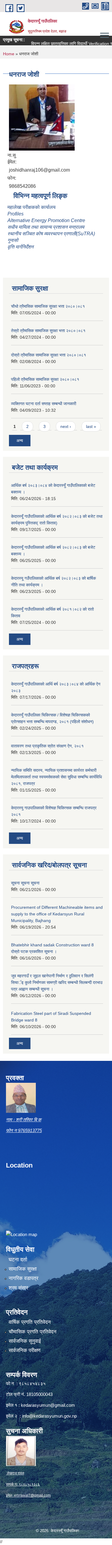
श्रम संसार (18, 1288)
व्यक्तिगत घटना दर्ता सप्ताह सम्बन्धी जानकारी (43, 403)
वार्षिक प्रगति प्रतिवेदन (30, 1322)
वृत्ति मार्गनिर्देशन (20, 246)
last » (91, 426)
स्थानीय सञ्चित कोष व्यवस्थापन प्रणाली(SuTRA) (51, 233)
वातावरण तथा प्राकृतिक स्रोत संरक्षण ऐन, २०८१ (47, 745)
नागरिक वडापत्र (23, 1278)
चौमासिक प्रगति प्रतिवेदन (32, 1332)
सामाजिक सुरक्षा (23, 1269)
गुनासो (12, 240)
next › (65, 426)
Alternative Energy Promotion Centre (46, 220)
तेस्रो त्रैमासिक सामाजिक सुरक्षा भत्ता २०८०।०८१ (48, 330)
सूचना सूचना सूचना (25, 883)
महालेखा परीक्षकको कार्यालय (31, 207)
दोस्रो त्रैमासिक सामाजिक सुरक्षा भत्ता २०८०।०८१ (48, 355)
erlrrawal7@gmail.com (32, 1495)
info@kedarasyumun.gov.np (49, 1415)
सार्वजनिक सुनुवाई (25, 1341)
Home (8, 53)
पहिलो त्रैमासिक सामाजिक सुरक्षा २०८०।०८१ (45, 379)
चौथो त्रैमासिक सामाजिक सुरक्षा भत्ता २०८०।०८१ (48, 306)
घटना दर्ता (18, 1260)
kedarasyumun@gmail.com (48, 1405)
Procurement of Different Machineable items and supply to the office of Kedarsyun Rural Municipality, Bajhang (57, 914)
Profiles (16, 213)
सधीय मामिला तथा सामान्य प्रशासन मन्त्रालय (45, 227)
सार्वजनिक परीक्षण (24, 1350)
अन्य (19, 440)
